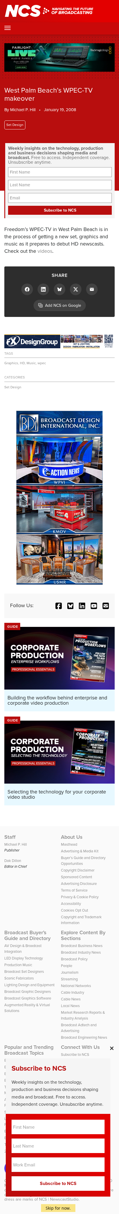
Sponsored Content (76, 877)
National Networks (76, 985)
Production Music (18, 965)
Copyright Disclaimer (77, 870)
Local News (70, 1006)
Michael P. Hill (23, 110)
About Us (72, 837)
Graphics (11, 363)
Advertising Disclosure (79, 883)
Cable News (71, 999)
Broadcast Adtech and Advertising (78, 1027)
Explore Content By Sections (83, 935)
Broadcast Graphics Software (27, 998)
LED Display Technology (23, 958)
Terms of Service (74, 890)
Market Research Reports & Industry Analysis (83, 1015)
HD (22, 363)
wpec (42, 363)
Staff (10, 837)
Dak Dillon (12, 860)
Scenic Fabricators (19, 978)
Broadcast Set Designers (24, 971)
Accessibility (71, 903)
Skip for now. (58, 1208)
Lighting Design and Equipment (29, 985)
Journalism (70, 972)
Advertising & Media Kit (79, 851)
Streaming (69, 979)
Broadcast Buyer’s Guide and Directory (27, 935)
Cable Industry (72, 992)
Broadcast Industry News (81, 952)
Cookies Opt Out (74, 910)
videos (45, 251)
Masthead (69, 844)
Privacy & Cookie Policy (79, 897)
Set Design (14, 124)
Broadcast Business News (82, 945)
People (66, 965)
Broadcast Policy (74, 959)
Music (31, 363)
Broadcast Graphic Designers (27, 991)
